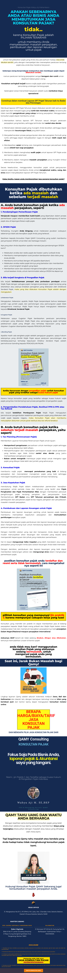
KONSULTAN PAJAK (33, 744)
